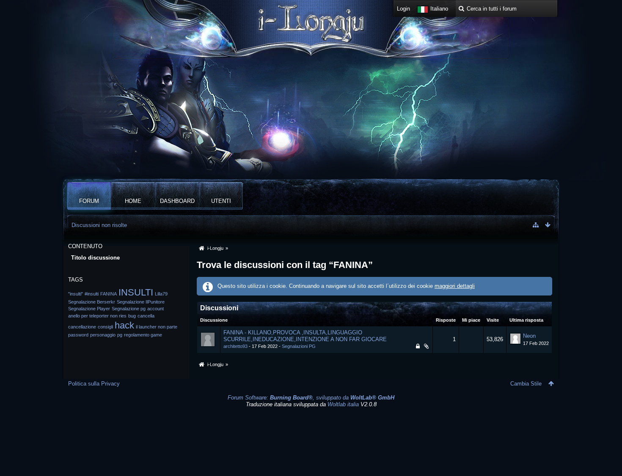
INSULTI (135, 292)
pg (119, 334)
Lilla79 (161, 293)
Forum (89, 201)
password (78, 334)
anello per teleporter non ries (97, 315)
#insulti (92, 293)
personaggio (103, 334)
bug (132, 315)
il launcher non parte (156, 326)
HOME (133, 201)
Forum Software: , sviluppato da (311, 397)
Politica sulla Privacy (94, 383)
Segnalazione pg (129, 308)
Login (403, 8)
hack (124, 325)
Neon (529, 336)
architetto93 (235, 346)
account (155, 308)
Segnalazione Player (89, 308)
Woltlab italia (343, 404)
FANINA (108, 293)
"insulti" (75, 293)
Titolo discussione (95, 257)
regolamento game (143, 334)
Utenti (221, 201)
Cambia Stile (526, 383)
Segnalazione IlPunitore (141, 301)
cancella (146, 315)
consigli (105, 326)
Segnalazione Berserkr (91, 301)
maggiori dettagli (455, 286)
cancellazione (82, 326)
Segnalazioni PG (299, 346)
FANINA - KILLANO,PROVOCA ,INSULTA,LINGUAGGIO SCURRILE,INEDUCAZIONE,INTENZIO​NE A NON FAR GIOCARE (305, 336)
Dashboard (177, 201)
